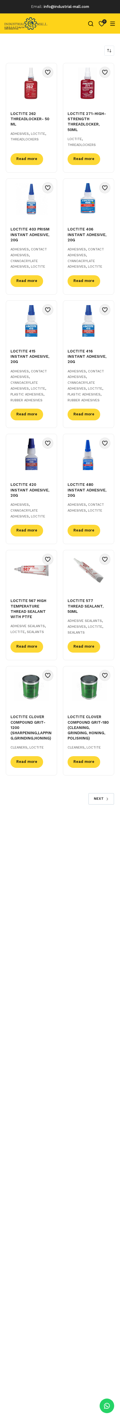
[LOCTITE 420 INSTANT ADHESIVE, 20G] (31, 454)
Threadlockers (24, 139)
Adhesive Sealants (27, 626)
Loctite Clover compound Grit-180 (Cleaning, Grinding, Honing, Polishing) (88, 727)
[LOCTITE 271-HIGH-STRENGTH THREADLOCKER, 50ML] (89, 83)
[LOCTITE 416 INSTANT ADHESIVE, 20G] (89, 321)
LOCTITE (38, 134)
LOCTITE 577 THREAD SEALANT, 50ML (85, 605)
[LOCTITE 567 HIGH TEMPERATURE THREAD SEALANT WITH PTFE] (31, 570)
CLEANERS (18, 747)
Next (99, 799)
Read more (26, 158)
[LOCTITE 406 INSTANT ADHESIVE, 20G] (89, 199)
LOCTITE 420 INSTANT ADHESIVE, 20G (29, 489)
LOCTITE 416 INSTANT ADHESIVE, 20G (87, 356)
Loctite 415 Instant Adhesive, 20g (29, 356)
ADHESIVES (19, 134)
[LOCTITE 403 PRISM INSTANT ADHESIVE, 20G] (31, 199)
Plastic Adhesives (26, 394)
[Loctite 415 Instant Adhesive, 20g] (31, 321)
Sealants (35, 632)
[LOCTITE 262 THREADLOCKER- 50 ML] (31, 83)
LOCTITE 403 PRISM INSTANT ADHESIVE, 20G (30, 234)
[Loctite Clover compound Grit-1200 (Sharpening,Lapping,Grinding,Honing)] (31, 686)
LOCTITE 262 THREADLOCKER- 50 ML (29, 118)
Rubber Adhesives (26, 400)
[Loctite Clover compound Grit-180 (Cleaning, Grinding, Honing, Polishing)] (89, 686)
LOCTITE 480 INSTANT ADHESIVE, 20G (87, 489)
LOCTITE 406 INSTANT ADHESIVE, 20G (87, 234)
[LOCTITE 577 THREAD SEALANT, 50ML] (89, 570)
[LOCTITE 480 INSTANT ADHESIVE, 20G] (89, 454)
